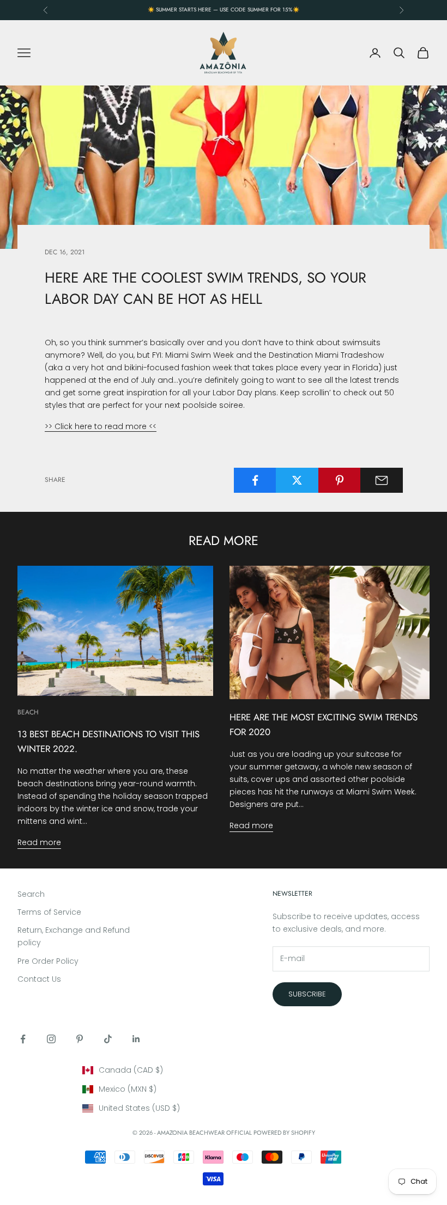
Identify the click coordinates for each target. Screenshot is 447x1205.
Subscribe (307, 994)
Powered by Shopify (284, 1132)
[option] (223, 1070)
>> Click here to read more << (100, 426)
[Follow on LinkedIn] (136, 1038)
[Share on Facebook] (255, 480)
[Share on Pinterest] (339, 480)
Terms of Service (49, 912)
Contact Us (39, 979)
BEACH (28, 712)
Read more (39, 842)
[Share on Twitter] (297, 480)
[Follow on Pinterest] (79, 1038)
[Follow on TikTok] (107, 1038)
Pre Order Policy (47, 961)
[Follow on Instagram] (51, 1038)
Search (31, 894)
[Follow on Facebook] (22, 1038)
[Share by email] (381, 480)
